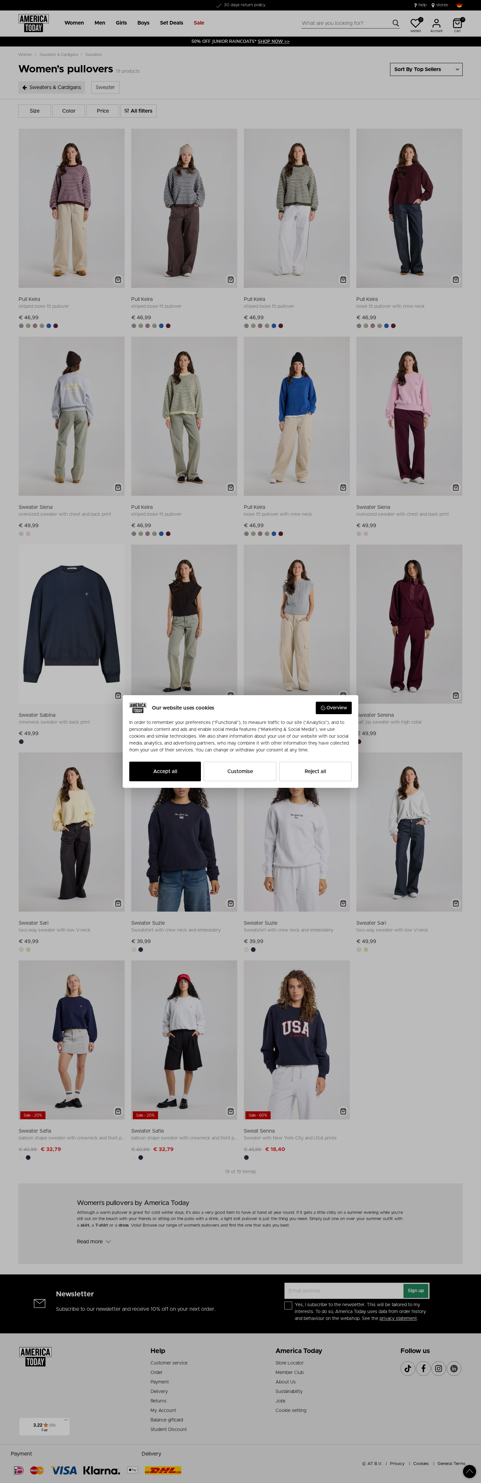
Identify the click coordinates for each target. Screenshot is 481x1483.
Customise (240, 771)
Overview (337, 708)
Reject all (315, 771)
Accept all (165, 771)
